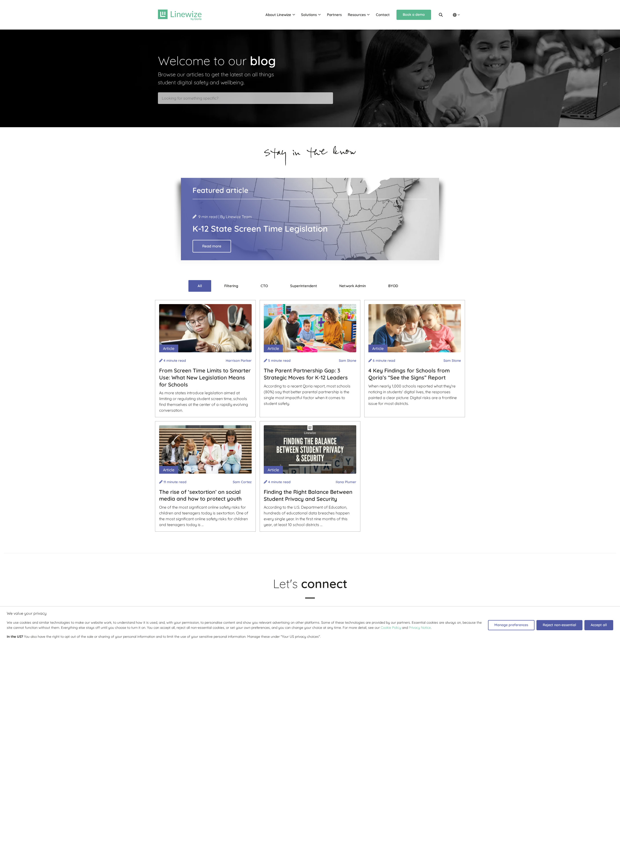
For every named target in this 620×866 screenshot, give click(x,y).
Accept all (599, 625)
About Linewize (278, 14)
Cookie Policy (391, 627)
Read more (211, 246)
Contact (383, 14)
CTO (264, 285)
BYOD (393, 285)
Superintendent (303, 285)
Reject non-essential (559, 625)
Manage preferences (511, 625)
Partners (334, 14)
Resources (357, 14)
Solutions (309, 14)
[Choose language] (456, 15)
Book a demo (414, 14)
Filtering (231, 285)
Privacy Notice (420, 627)
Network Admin (352, 285)
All (200, 285)
